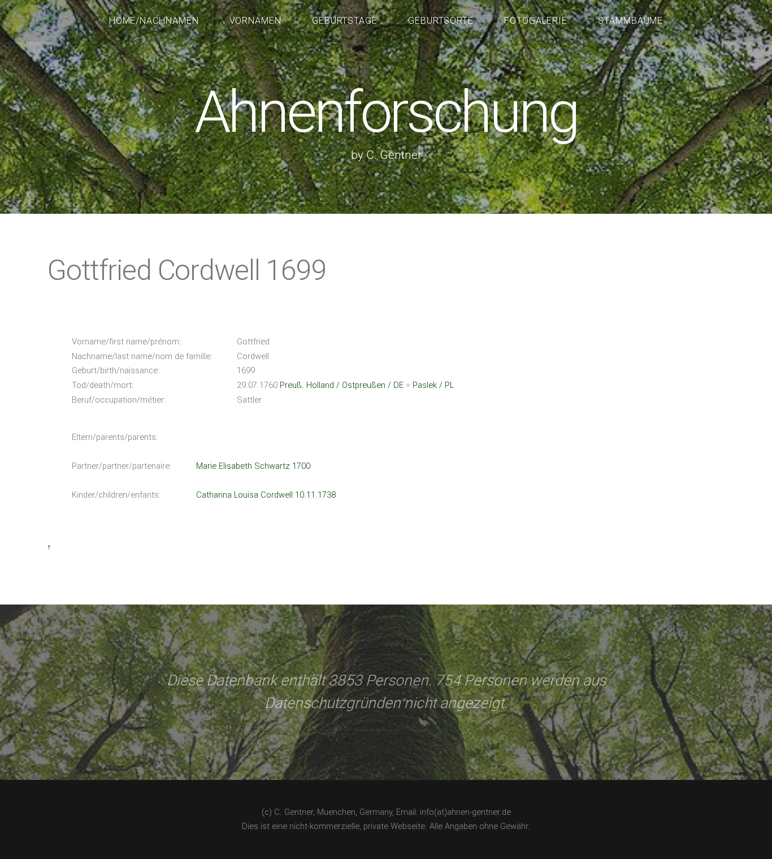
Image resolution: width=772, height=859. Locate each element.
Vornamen (255, 20)
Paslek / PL (433, 385)
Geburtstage (345, 20)
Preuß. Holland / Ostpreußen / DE (342, 385)
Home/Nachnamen (154, 20)
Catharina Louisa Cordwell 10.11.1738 (266, 495)
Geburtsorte (441, 20)
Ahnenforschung (385, 112)
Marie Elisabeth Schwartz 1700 (253, 466)
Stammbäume (630, 20)
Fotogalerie (536, 20)
